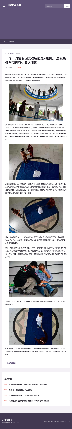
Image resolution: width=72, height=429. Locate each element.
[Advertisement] (36, 25)
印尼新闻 (12, 53)
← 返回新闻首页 (10, 363)
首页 (5, 41)
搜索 (67, 6)
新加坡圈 (11, 41)
